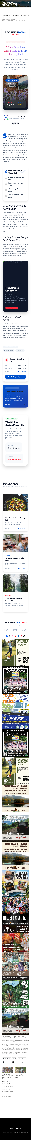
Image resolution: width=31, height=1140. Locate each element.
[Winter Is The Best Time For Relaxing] (8, 1086)
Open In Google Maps (14, 377)
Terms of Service (15, 630)
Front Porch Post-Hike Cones (15, 196)
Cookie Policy (24, 630)
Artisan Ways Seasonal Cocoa (15, 190)
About (11, 1129)
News (9, 1096)
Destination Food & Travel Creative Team (14, 21)
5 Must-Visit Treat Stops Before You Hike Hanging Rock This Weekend (7, 1076)
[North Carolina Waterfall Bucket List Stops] (20, 1070)
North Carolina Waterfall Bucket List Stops (20, 1075)
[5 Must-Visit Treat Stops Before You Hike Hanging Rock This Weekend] (7, 1070)
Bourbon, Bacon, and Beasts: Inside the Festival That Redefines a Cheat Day (8, 1106)
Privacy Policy (5, 630)
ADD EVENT (18, 1129)
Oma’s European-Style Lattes (15, 184)
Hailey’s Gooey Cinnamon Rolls (16, 178)
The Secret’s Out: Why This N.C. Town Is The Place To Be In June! (22, 1106)
